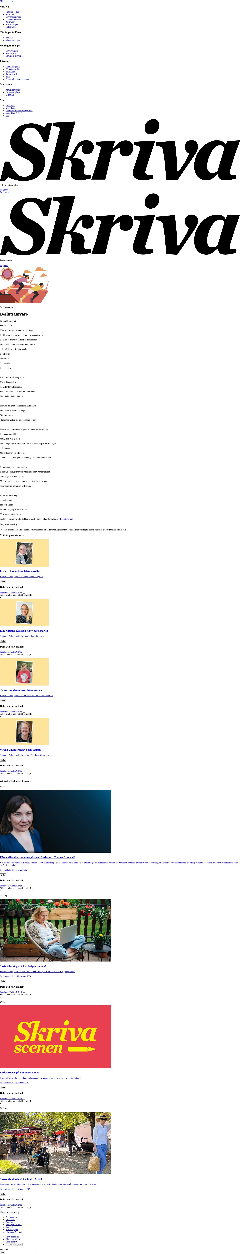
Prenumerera (5, 192)
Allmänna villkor (13, 1239)
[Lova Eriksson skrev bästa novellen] (120, 553)
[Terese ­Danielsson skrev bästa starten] (120, 672)
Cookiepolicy (11, 1242)
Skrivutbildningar (13, 17)
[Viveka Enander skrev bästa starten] (120, 732)
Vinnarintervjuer (13, 40)
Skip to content (6, 1)
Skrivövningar (12, 51)
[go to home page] (120, 180)
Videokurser (11, 27)
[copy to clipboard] (24, 593)
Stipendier (10, 14)
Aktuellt (9, 37)
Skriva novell (11, 74)
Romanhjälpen (12, 24)
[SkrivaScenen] (55, 1067)
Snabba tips (11, 53)
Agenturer (10, 22)
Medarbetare (11, 108)
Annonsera (10, 1222)
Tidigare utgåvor (13, 92)
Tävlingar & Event (14, 1232)
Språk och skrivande (14, 56)
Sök (7, 115)
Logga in (4, 189)
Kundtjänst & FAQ (14, 113)
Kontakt (9, 1227)
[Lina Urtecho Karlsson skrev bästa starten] (120, 613)
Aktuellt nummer (13, 90)
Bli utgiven (10, 71)
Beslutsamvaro (66, 519)
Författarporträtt (12, 69)
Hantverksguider (13, 66)
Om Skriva (10, 105)
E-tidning (10, 95)
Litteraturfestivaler (14, 19)
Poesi (8, 76)
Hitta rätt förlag (12, 12)
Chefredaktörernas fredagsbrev (19, 110)
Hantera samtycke (14, 1244)
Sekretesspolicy (12, 1237)
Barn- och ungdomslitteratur (18, 79)
